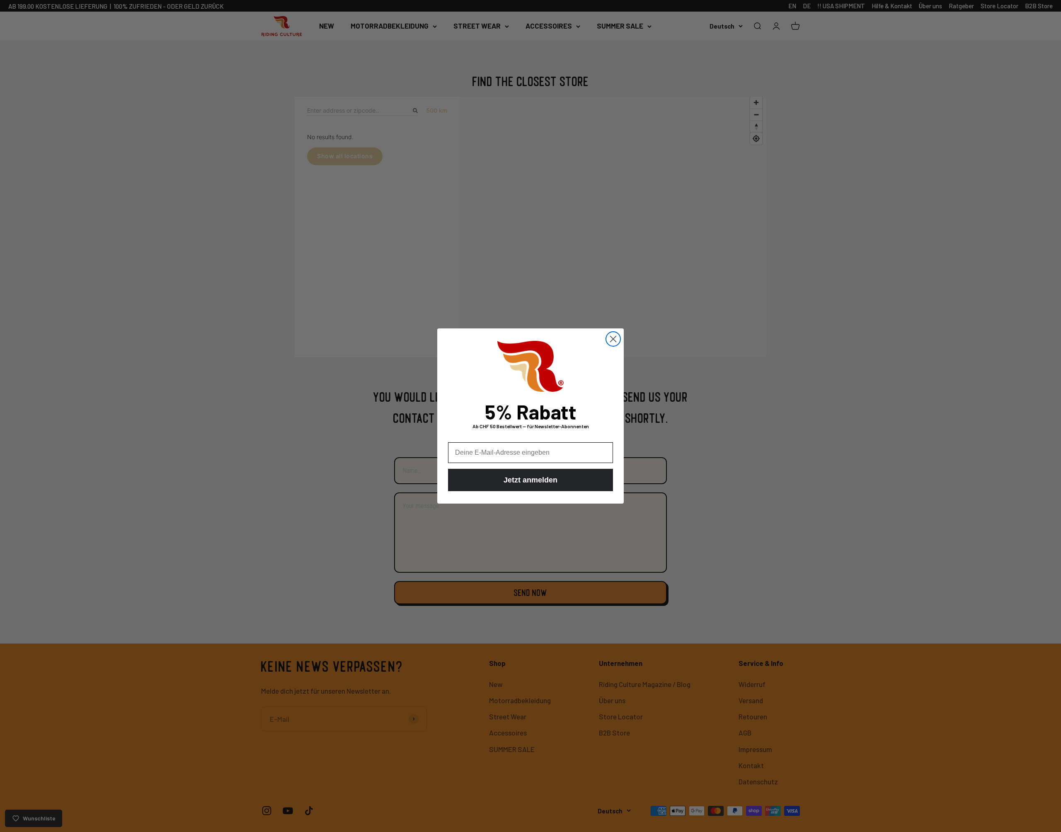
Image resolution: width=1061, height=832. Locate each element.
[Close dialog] (613, 339)
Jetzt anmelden (530, 480)
